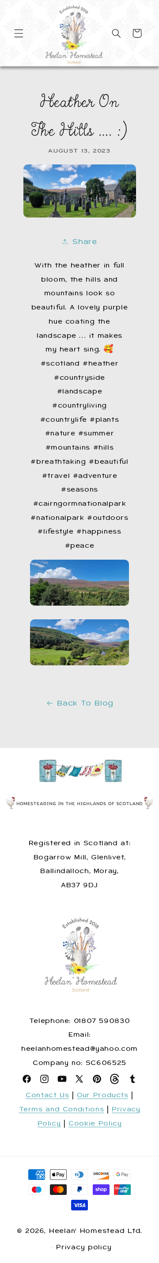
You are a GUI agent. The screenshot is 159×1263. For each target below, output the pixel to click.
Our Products (103, 1095)
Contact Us (47, 1095)
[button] (18, 33)
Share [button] (84, 241)
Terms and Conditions (61, 1109)
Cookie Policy (94, 1123)
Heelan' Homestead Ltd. (95, 1231)
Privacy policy (83, 1247)
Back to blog (85, 702)
